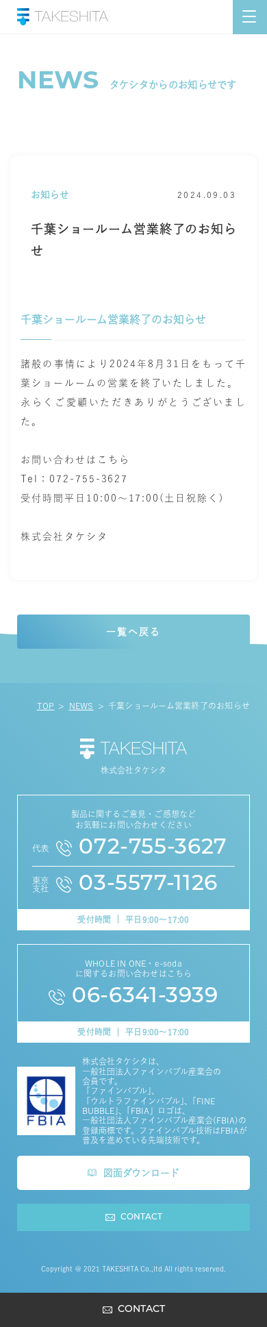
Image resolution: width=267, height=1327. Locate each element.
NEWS (81, 706)
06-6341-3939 (145, 997)
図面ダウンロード (141, 1173)
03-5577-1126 (148, 884)
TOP (46, 706)
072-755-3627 (153, 848)
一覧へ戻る (133, 631)
